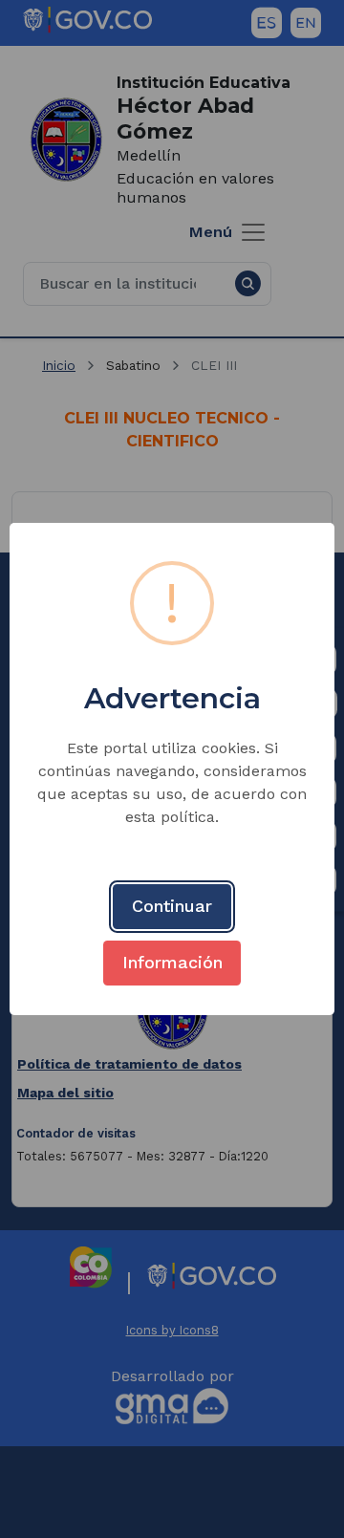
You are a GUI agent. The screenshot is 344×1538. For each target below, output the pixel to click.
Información (172, 962)
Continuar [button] (172, 906)
